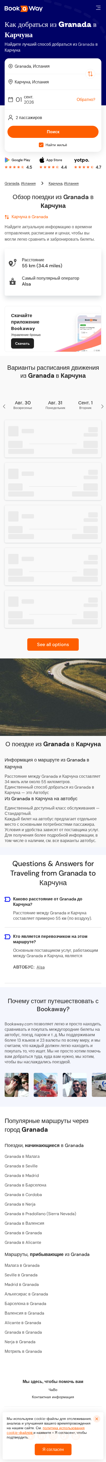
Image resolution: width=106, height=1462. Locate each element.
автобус (87, 840)
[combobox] (53, 66)
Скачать (22, 343)
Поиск (53, 132)
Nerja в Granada (20, 1342)
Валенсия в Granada (24, 1313)
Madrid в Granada (22, 1284)
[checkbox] (41, 145)
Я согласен (53, 1449)
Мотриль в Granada (23, 1351)
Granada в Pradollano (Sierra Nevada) (40, 1213)
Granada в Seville (21, 1166)
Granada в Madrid (22, 1175)
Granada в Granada (23, 1233)
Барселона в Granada (25, 1303)
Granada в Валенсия (24, 1223)
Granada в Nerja (20, 1204)
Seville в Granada (21, 1275)
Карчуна (56, 183)
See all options (53, 644)
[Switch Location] (90, 74)
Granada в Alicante (23, 1242)
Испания (28, 183)
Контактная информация (53, 1397)
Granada (12, 183)
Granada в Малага (22, 1156)
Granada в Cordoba (23, 1194)
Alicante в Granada (23, 1322)
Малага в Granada (22, 1265)
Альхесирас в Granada (26, 1294)
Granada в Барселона (25, 1185)
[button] (98, 8)
